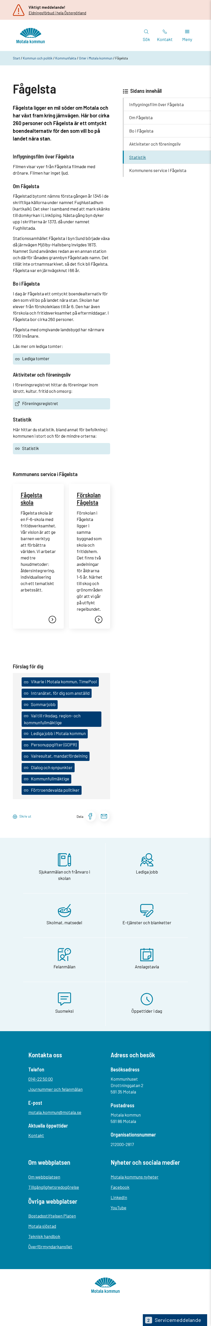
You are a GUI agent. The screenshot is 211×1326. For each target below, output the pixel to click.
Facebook (120, 1187)
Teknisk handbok (44, 1236)
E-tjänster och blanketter (146, 922)
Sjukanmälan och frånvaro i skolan (64, 875)
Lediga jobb (147, 871)
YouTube (118, 1207)
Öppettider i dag (146, 1010)
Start (16, 58)
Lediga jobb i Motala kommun (58, 733)
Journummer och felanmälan (55, 1089)
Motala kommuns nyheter (135, 1176)
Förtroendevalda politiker (55, 789)
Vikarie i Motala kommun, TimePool (64, 681)
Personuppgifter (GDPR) (54, 744)
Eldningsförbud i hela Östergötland (57, 13)
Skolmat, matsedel (64, 922)
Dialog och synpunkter (52, 767)
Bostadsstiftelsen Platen (52, 1215)
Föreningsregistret (40, 403)
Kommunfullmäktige (50, 778)
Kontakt (36, 1135)
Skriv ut (25, 816)
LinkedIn (119, 1197)
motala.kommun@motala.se (54, 1112)
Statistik (30, 448)
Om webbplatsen (44, 1176)
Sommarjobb (43, 704)
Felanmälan (64, 966)
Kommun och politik (37, 58)
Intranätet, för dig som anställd (60, 693)
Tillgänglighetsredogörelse (53, 1187)
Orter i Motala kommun (95, 58)
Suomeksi (64, 1010)
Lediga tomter (35, 358)
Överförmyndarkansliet (50, 1246)
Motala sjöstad (42, 1226)
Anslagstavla (147, 966)
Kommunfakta (65, 58)
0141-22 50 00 (40, 1078)
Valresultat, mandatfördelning (59, 755)
